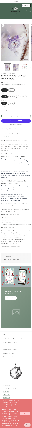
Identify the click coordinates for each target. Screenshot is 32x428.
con (4, 103)
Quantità (3, 106)
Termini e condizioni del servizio (12, 356)
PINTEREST (6, 398)
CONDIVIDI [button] (6, 136)
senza (11, 103)
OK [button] (24, 413)
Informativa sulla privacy (10, 349)
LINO (4, 90)
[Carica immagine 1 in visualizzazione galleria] (7, 67)
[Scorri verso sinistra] (1, 67)
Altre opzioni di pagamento (16, 124)
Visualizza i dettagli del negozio (11, 133)
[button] (2, 11)
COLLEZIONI (10, 298)
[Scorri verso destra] (30, 67)
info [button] (16, 425)
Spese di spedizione (12, 84)
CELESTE (12, 96)
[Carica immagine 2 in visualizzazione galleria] (16, 67)
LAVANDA (22, 96)
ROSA (4, 96)
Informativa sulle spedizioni (10, 342)
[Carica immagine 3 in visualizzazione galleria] (24, 67)
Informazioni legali (8, 353)
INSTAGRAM (6, 394)
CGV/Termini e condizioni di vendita (13, 339)
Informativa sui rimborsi (10, 346)
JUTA (11, 90)
